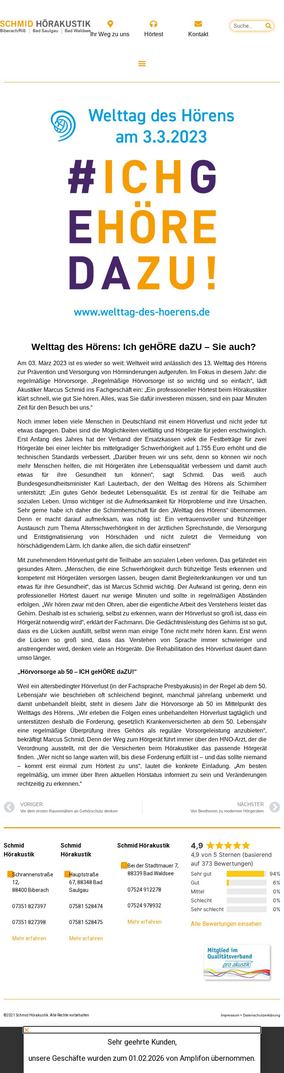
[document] (142, 1050)
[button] (142, 63)
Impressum (230, 1015)
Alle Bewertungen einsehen (226, 923)
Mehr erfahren (29, 938)
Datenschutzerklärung (261, 1015)
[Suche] (268, 26)
